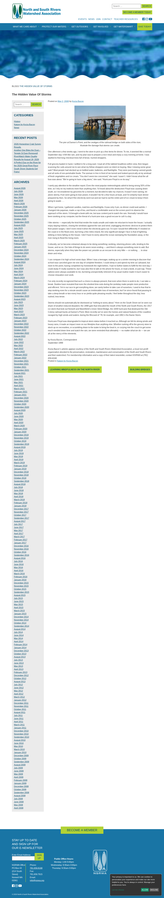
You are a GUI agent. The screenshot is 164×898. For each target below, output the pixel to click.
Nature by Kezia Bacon (67, 361)
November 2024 (21, 253)
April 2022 (18, 349)
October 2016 (20, 552)
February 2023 (20, 318)
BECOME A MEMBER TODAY (137, 12)
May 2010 (18, 746)
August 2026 (19, 188)
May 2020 (18, 419)
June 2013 (19, 663)
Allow (145, 890)
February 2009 (20, 780)
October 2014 (20, 623)
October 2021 (20, 367)
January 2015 (20, 614)
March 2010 (19, 749)
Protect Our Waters (54, 27)
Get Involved (100, 27)
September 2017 (21, 518)
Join (98, 19)
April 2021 (18, 386)
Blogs (15, 86)
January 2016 (20, 580)
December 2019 (21, 435)
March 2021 (19, 389)
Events (82, 19)
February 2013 (20, 672)
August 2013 (19, 657)
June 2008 (19, 802)
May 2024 (18, 271)
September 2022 (21, 333)
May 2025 (18, 234)
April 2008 (18, 808)
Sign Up (39, 856)
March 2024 (19, 278)
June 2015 (19, 601)
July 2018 (18, 487)
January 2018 (20, 506)
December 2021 (21, 361)
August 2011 (19, 712)
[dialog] (135, 884)
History (17, 121)
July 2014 (18, 632)
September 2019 (21, 444)
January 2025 (20, 247)
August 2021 (19, 373)
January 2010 (20, 752)
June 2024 (19, 268)
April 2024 (18, 275)
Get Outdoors (79, 27)
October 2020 (20, 404)
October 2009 (20, 759)
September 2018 (21, 481)
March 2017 (19, 537)
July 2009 (18, 768)
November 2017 (21, 512)
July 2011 (18, 715)
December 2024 (21, 250)
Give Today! (144, 27)
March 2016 (19, 574)
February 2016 (20, 577)
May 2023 (18, 308)
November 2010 (21, 734)
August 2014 (19, 629)
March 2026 (19, 204)
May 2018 (18, 493)
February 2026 (20, 207)
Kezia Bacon (78, 101)
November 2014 (21, 620)
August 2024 (19, 262)
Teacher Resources (126, 19)
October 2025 (20, 219)
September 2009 (21, 762)
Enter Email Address (21, 855)
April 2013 (18, 669)
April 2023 (18, 312)
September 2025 (21, 222)
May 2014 (18, 638)
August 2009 (19, 765)
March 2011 (19, 725)
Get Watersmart (123, 27)
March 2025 (19, 241)
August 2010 (19, 740)
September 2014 (21, 626)
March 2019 (19, 463)
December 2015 (21, 583)
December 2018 (21, 472)
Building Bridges (140, 369)
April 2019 (18, 460)
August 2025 (19, 225)
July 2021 (18, 376)
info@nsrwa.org (37, 880)
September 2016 (21, 555)
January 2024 (20, 284)
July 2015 (18, 598)
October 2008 (20, 789)
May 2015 (18, 604)
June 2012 (19, 688)
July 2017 (18, 524)
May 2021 (18, 382)
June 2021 (19, 379)
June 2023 (19, 305)
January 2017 (20, 543)
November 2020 (21, 401)
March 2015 (19, 611)
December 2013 (21, 651)
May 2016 (18, 567)
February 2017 (20, 540)
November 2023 (21, 290)
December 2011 (21, 703)
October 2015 (20, 589)
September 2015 (21, 592)
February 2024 (20, 281)
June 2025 (19, 231)
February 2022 (20, 355)
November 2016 (21, 549)
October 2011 (20, 709)
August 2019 (19, 447)
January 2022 (20, 358)
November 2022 (21, 327)
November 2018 (21, 475)
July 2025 (18, 228)
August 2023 (19, 299)
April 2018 (18, 497)
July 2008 (18, 799)
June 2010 (19, 743)
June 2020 (19, 416)
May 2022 (18, 345)
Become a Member (82, 830)
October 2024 (20, 256)
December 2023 (21, 287)
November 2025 (21, 216)
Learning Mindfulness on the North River (75, 369)
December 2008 (21, 786)
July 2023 (18, 302)
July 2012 (18, 685)
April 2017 (18, 534)
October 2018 (20, 478)
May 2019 (18, 456)
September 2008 (21, 792)
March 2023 (19, 315)
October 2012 (20, 678)
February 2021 (20, 392)
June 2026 (19, 194)
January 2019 (20, 469)
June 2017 (19, 527)
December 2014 (21, 617)
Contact (107, 19)
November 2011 (21, 706)
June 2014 (19, 635)
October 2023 (20, 293)
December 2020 (21, 398)
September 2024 (21, 259)
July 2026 (18, 191)
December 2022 (21, 324)
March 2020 (19, 426)
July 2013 (18, 660)
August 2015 (19, 595)
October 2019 (20, 441)
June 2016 (19, 564)
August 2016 (19, 558)
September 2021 (21, 370)
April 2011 (18, 722)
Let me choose (118, 890)
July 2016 (18, 561)
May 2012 (18, 691)
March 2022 (19, 352)
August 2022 (19, 336)
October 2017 (20, 515)
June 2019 (19, 453)
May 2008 (18, 805)
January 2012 (20, 700)
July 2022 (18, 339)
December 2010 (21, 731)
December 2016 (21, 546)
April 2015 (18, 608)
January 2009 (20, 783)
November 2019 (21, 438)
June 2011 (18, 719)
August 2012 (19, 682)
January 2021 (20, 395)
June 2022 (19, 342)
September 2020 (21, 407)
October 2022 (20, 330)
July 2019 (18, 450)
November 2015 (21, 586)
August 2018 (19, 484)
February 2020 (20, 429)
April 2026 (18, 201)
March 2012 (19, 697)
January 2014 (20, 648)
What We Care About (25, 27)
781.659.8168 (36, 868)
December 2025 (21, 213)
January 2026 (20, 210)
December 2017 (21, 509)
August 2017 (19, 521)
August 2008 (19, 796)
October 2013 (20, 654)
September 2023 (21, 296)
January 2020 (20, 432)
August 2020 (19, 410)
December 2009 (21, 755)
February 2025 (20, 244)
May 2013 (18, 666)
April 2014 (18, 641)
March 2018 (19, 500)
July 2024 (18, 265)
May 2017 (18, 530)
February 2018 (20, 503)
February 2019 (20, 466)
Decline (154, 890)
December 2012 (21, 675)
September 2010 (21, 737)
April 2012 (18, 694)
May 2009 (18, 774)
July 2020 (18, 413)
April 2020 (18, 423)
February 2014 (20, 645)
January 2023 (20, 321)
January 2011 (20, 728)
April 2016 (18, 571)
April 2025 (18, 238)
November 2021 (21, 364)
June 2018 (19, 490)
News (91, 19)
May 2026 (18, 197)
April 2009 (18, 777)
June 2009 (19, 771)
